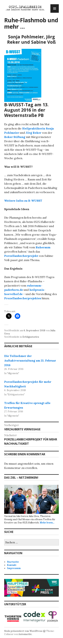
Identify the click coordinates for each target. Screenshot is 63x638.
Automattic (25, 634)
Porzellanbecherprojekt (21, 256)
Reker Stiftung (14, 137)
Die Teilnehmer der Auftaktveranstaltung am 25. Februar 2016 (30, 360)
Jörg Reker (33, 132)
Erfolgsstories (30, 336)
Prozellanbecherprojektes (22, 298)
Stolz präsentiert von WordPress (23, 631)
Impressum (14, 568)
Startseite (13, 561)
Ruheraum (43, 247)
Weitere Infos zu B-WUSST (23, 200)
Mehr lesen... (47, 522)
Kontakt (11, 565)
